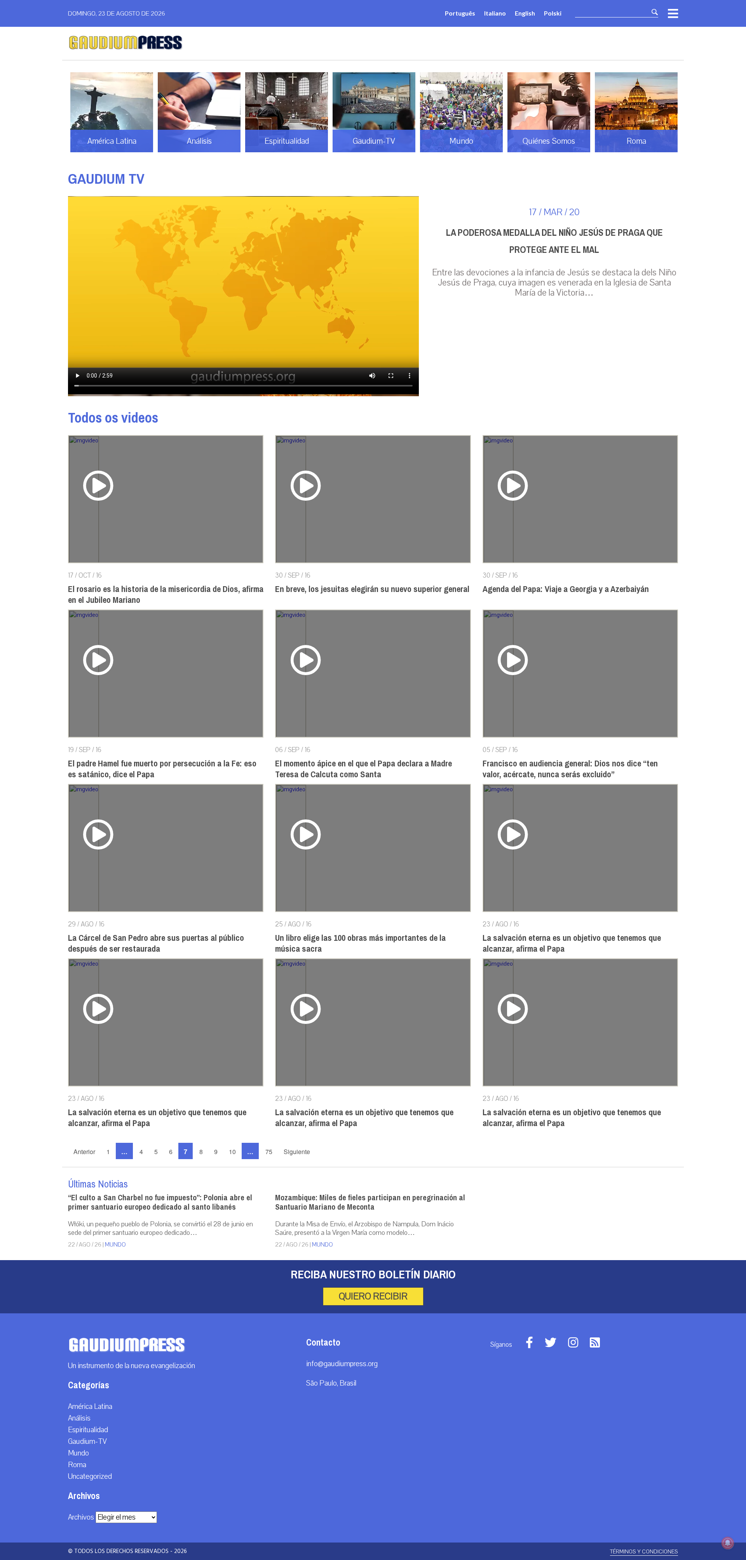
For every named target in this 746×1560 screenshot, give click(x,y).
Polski (552, 13)
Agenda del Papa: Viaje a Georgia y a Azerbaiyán (566, 589)
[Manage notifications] (728, 1543)
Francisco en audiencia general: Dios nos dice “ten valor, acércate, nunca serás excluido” (570, 769)
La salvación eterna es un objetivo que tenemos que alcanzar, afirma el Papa (572, 943)
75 (268, 1151)
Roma (77, 1465)
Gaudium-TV (87, 1441)
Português (460, 13)
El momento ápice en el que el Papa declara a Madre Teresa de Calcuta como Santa (363, 769)
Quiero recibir (373, 1296)
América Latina (90, 1407)
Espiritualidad (88, 1430)
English (525, 13)
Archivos (81, 1517)
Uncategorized (90, 1476)
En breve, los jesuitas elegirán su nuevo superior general (372, 589)
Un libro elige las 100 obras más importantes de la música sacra (360, 943)
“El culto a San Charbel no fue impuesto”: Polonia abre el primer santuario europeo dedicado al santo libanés (160, 1202)
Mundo (115, 1244)
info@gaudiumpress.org (342, 1364)
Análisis (79, 1418)
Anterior (84, 1151)
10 (232, 1151)
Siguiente (297, 1151)
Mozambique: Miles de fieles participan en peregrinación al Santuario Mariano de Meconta (370, 1202)
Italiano (495, 13)
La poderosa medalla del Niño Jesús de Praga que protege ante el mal (554, 241)
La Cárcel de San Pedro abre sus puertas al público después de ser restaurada (156, 943)
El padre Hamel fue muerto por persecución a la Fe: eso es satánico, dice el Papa (162, 769)
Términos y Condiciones (644, 1551)
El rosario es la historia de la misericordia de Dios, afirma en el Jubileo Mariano (165, 594)
